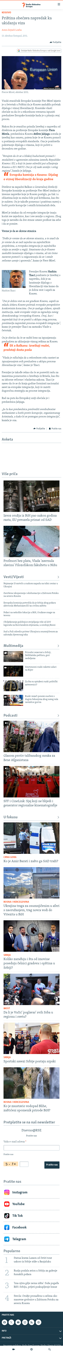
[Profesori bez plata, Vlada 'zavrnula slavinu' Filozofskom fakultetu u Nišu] (31, 541)
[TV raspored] (38, 1322)
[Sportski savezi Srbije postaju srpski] (31, 1038)
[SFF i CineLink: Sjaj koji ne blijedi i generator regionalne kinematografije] (31, 781)
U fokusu (11, 817)
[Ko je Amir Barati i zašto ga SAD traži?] (31, 838)
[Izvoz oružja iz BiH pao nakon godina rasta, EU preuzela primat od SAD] (31, 496)
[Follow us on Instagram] (25, 1322)
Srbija (7, 955)
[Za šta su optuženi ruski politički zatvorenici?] (13, 685)
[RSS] (31, 1322)
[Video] (13, 1349)
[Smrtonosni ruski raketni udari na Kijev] (13, 671)
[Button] (55, 42)
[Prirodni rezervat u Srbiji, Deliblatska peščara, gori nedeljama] (13, 656)
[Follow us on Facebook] (4, 1322)
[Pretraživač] (49, 1349)
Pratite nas (52, 1165)
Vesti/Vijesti (14, 577)
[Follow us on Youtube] (18, 1322)
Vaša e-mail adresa (15, 1142)
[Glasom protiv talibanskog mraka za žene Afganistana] (31, 736)
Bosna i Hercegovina (16, 902)
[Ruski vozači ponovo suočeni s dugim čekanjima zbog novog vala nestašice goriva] (13, 700)
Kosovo (6, 12)
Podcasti (10, 716)
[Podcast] (31, 1349)
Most (7, 1008)
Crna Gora (10, 857)
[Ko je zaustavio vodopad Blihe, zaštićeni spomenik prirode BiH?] (31, 1083)
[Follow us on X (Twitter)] (11, 1322)
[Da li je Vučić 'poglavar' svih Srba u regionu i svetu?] (31, 989)
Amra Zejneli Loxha (12, 30)
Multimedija (13, 646)
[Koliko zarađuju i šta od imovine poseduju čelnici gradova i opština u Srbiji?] (31, 936)
